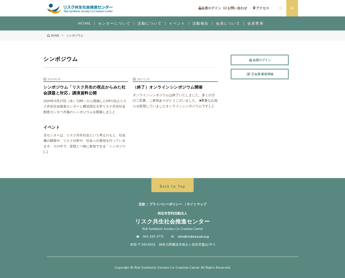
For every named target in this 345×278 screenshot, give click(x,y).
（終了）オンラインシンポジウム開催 (168, 87)
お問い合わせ (238, 8)
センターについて (114, 23)
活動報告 (200, 23)
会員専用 (255, 23)
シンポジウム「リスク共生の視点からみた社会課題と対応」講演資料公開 (84, 90)
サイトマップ (197, 204)
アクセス (265, 8)
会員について (228, 23)
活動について (150, 23)
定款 (142, 204)
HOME (84, 23)
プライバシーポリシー (165, 204)
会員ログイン (211, 8)
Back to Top (172, 186)
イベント (177, 23)
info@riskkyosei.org (193, 236)
